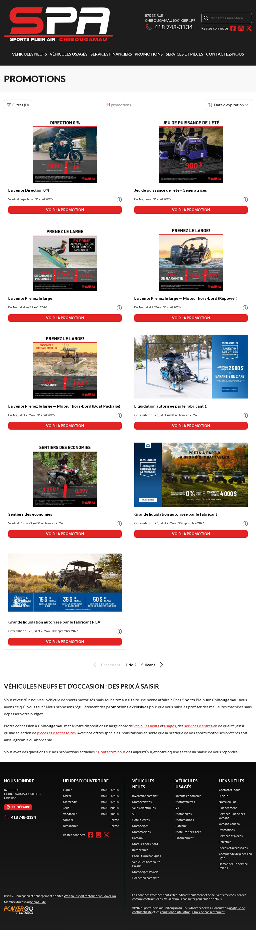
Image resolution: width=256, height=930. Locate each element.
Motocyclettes (142, 802)
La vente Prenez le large (30, 298)
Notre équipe (227, 802)
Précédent (110, 664)
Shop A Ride (38, 902)
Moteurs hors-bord (145, 844)
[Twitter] (249, 28)
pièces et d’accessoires (56, 732)
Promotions (149, 54)
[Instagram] (241, 28)
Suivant (148, 664)
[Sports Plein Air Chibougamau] (58, 24)
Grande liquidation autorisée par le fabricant (175, 514)
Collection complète (145, 878)
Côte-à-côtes (141, 820)
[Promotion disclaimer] (119, 199)
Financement (185, 838)
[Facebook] (233, 28)
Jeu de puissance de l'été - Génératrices (170, 190)
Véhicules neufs (29, 54)
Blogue (223, 796)
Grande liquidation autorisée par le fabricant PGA (54, 621)
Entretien (225, 842)
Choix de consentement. (208, 912)
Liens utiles (231, 780)
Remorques (140, 850)
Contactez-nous (225, 54)
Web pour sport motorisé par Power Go (90, 896)
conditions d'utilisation (175, 912)
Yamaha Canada (229, 824)
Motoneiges (140, 826)
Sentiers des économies (30, 514)
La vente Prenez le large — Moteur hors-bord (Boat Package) (64, 406)
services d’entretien (200, 725)
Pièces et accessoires (233, 848)
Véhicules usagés (69, 54)
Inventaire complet (145, 796)
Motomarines (141, 832)
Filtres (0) (20, 104)
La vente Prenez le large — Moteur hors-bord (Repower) (186, 298)
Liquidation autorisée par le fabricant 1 (170, 406)
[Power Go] (60, 910)
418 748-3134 (173, 27)
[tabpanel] (91, 808)
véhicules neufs (146, 725)
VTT (135, 814)
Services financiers (111, 54)
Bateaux (137, 838)
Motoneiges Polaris (145, 872)
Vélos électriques (144, 808)
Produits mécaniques (146, 856)
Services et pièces (184, 54)
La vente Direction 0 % (29, 190)
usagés (170, 725)
